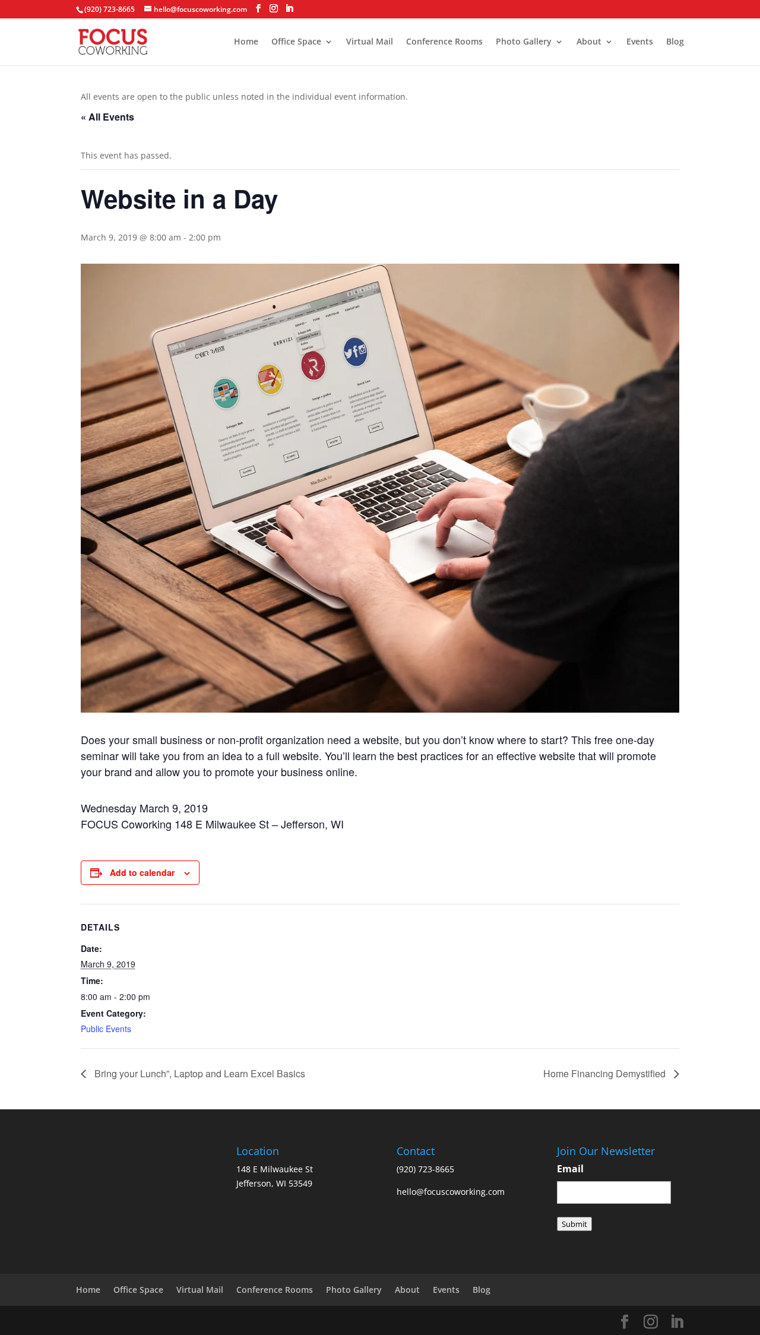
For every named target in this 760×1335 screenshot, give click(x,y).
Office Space (296, 42)
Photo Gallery (524, 42)
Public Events (106, 1029)
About (589, 42)
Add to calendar (142, 872)
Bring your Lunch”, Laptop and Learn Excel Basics (198, 1073)
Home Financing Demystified (605, 1073)
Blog (675, 42)
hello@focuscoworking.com (451, 1191)
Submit (574, 1224)
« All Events (107, 117)
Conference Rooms (444, 42)
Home (246, 42)
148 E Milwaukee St (274, 1169)
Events (639, 42)
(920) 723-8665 (109, 9)
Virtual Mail (369, 42)
